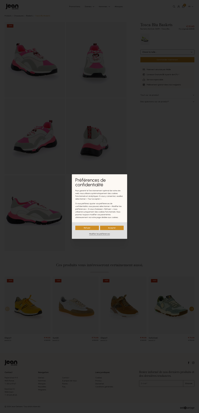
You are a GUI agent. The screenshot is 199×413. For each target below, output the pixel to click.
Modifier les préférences (99, 234)
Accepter (112, 228)
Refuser (87, 228)
